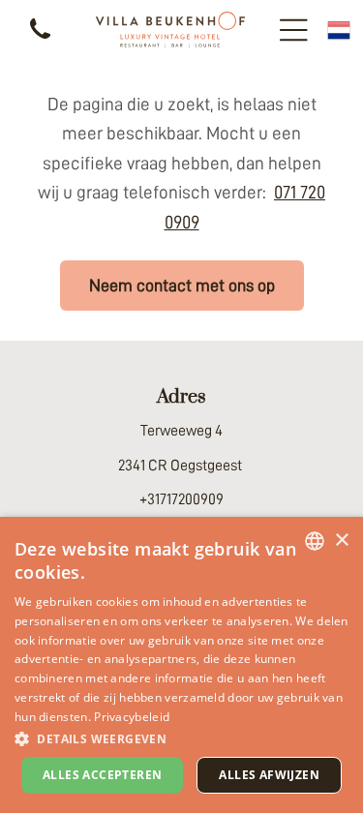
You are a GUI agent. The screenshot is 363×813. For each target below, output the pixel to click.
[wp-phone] (40, 40)
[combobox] (314, 541)
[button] (181, 738)
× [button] (341, 540)
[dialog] (181, 665)
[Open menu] (294, 30)
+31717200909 (181, 499)
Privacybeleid (131, 716)
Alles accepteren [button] (102, 775)
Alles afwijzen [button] (269, 775)
